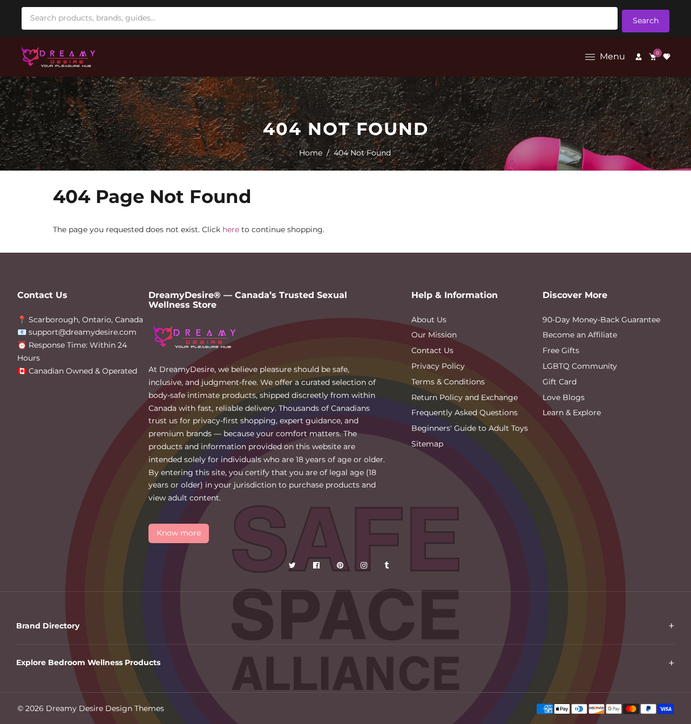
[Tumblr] (387, 567)
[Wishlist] (666, 57)
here (230, 229)
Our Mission (434, 335)
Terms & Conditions (448, 382)
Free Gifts (561, 350)
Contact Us (432, 350)
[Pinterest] (341, 567)
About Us (428, 319)
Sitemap (427, 444)
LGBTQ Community (580, 366)
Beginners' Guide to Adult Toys (469, 428)
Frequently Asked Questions (464, 412)
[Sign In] (638, 57)
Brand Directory (47, 626)
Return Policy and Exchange (464, 397)
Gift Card (560, 382)
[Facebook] (317, 567)
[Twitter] (293, 567)
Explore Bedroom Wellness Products (88, 662)
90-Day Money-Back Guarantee (601, 319)
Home (310, 153)
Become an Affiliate (580, 335)
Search (646, 20)
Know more (179, 533)
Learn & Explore (572, 412)
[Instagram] (365, 567)
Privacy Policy (438, 366)
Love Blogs (564, 397)
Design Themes (134, 708)
